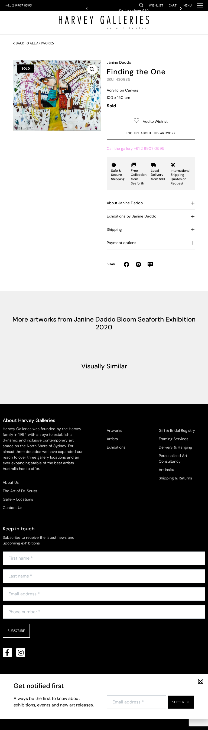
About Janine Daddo (125, 202)
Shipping (114, 229)
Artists (112, 438)
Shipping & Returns (175, 478)
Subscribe (16, 630)
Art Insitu (166, 469)
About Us (11, 482)
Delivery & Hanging (175, 447)
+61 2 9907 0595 (18, 5)
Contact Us (12, 507)
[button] (86, 8)
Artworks (114, 430)
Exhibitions (116, 447)
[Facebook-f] (7, 652)
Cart (173, 5)
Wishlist (156, 5)
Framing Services (173, 438)
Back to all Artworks (35, 43)
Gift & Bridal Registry (177, 430)
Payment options (121, 242)
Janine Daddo (119, 62)
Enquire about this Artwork (151, 133)
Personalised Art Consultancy (173, 458)
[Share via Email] (126, 264)
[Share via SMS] (150, 264)
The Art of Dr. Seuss (20, 490)
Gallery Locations (18, 499)
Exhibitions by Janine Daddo (131, 216)
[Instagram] (20, 652)
